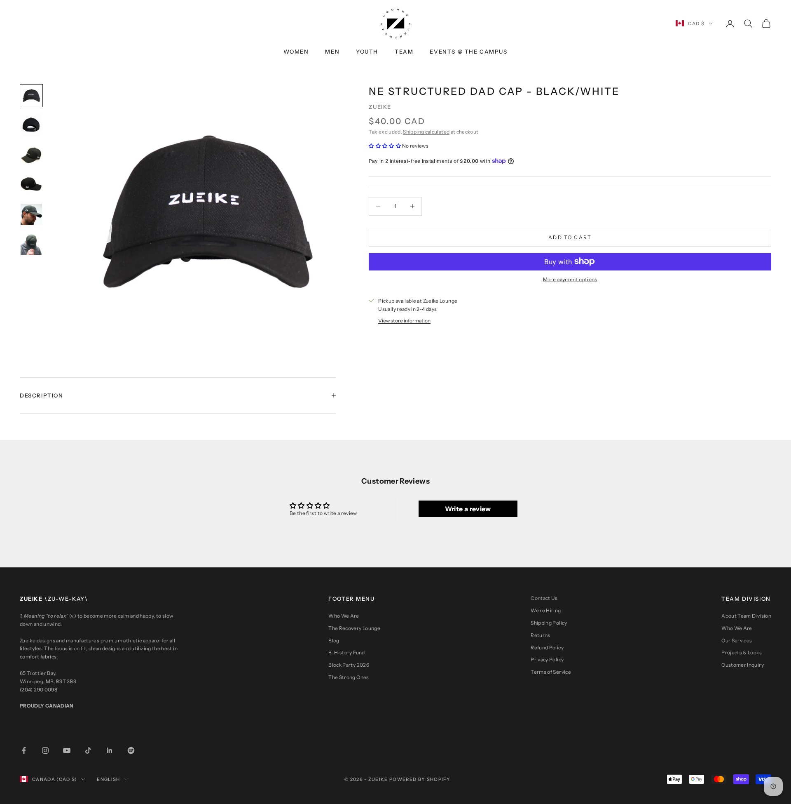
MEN (332, 51)
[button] (385, 146)
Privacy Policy (547, 659)
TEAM (404, 51)
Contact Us (544, 598)
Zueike (380, 106)
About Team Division (746, 616)
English (108, 779)
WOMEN (296, 51)
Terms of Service (551, 672)
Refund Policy (547, 647)
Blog (333, 640)
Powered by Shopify (420, 779)
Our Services (736, 640)
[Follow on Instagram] (45, 750)
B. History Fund (346, 652)
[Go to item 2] (31, 125)
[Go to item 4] (31, 184)
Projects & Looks (741, 652)
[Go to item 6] (31, 244)
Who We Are (343, 616)
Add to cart (570, 237)
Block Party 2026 (348, 665)
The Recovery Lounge (354, 628)
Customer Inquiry (742, 665)
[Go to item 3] (31, 155)
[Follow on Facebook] (24, 750)
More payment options (570, 279)
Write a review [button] (468, 509)
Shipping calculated (426, 132)
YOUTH (367, 51)
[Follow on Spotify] (131, 750)
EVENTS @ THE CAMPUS (468, 51)
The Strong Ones (348, 677)
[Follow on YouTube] (67, 750)
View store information (404, 320)
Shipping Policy (549, 623)
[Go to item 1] (31, 95)
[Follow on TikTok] (88, 750)
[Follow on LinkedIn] (109, 750)
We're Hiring (546, 610)
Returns (540, 635)
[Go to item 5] (31, 214)
